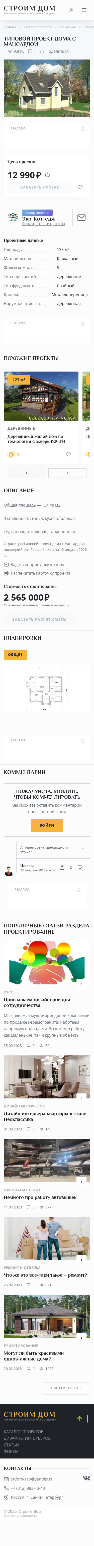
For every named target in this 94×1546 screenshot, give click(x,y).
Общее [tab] (15, 654)
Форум (11, 1451)
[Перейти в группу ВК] (86, 1478)
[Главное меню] (84, 10)
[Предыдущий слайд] (27, 473)
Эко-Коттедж (38, 219)
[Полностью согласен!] (62, 867)
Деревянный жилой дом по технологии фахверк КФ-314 (36, 439)
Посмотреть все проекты (43, 224)
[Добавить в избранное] (80, 187)
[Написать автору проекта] (81, 217)
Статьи (11, 1445)
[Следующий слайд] (67, 473)
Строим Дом (30, 10)
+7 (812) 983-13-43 (28, 1488)
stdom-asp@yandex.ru (32, 1479)
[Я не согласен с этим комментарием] (80, 867)
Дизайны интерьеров (27, 1438)
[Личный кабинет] (71, 10)
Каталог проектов (23, 1431)
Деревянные (21, 428)
